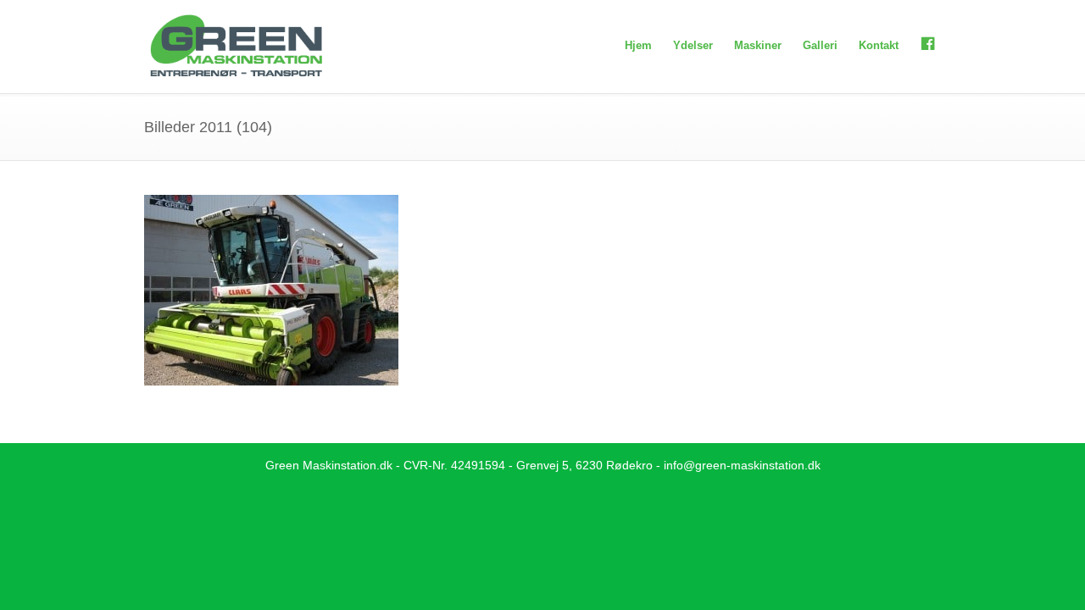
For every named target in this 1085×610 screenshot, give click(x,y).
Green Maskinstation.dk (328, 465)
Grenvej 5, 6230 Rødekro (584, 465)
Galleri (820, 45)
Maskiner (758, 45)
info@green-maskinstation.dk (742, 465)
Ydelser (693, 45)
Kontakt (879, 45)
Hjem (638, 45)
